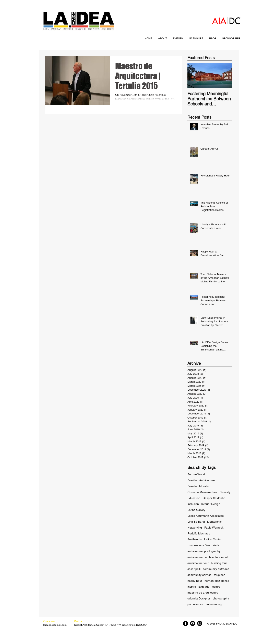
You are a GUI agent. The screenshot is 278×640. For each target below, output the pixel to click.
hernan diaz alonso (217, 580)
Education (193, 498)
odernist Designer (198, 598)
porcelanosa (195, 604)
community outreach (216, 569)
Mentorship (214, 521)
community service (199, 574)
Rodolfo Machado (198, 533)
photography (221, 598)
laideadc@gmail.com (55, 624)
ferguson (219, 574)
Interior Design (210, 504)
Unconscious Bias (198, 545)
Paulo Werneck (213, 527)
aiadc (216, 545)
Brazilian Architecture (201, 480)
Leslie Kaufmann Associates (205, 515)
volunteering (214, 604)
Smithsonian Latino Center (204, 539)
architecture (195, 557)
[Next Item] (226, 75)
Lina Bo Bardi (196, 521)
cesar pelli (193, 569)
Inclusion (193, 504)
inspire (191, 586)
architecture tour (198, 563)
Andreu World (196, 474)
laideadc (203, 586)
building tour (219, 563)
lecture (216, 586)
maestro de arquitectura (202, 592)
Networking (194, 527)
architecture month (217, 557)
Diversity (225, 492)
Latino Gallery (196, 509)
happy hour (194, 580)
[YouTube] (192, 623)
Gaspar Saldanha (214, 498)
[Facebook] (185, 623)
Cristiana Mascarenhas (202, 492)
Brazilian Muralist (198, 486)
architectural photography (203, 551)
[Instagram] (199, 623)
